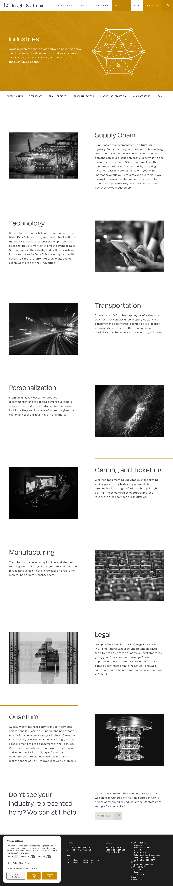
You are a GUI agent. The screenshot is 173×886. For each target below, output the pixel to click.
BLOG (137, 5)
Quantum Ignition (143, 865)
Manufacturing (141, 96)
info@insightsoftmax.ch (84, 862)
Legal (160, 96)
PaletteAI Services (144, 857)
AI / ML (138, 850)
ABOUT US (121, 5)
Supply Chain (15, 96)
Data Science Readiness (147, 855)
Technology (36, 96)
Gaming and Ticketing (113, 96)
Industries (140, 874)
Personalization (84, 96)
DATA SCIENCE (66, 5)
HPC (84, 5)
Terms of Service (115, 850)
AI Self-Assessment (144, 860)
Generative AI (141, 852)
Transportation (58, 96)
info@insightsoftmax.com (85, 860)
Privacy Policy (114, 847)
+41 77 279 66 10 (81, 850)
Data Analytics (142, 847)
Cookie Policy (114, 852)
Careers (138, 872)
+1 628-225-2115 (80, 847)
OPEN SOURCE (101, 5)
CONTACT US (137, 879)
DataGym (138, 845)
